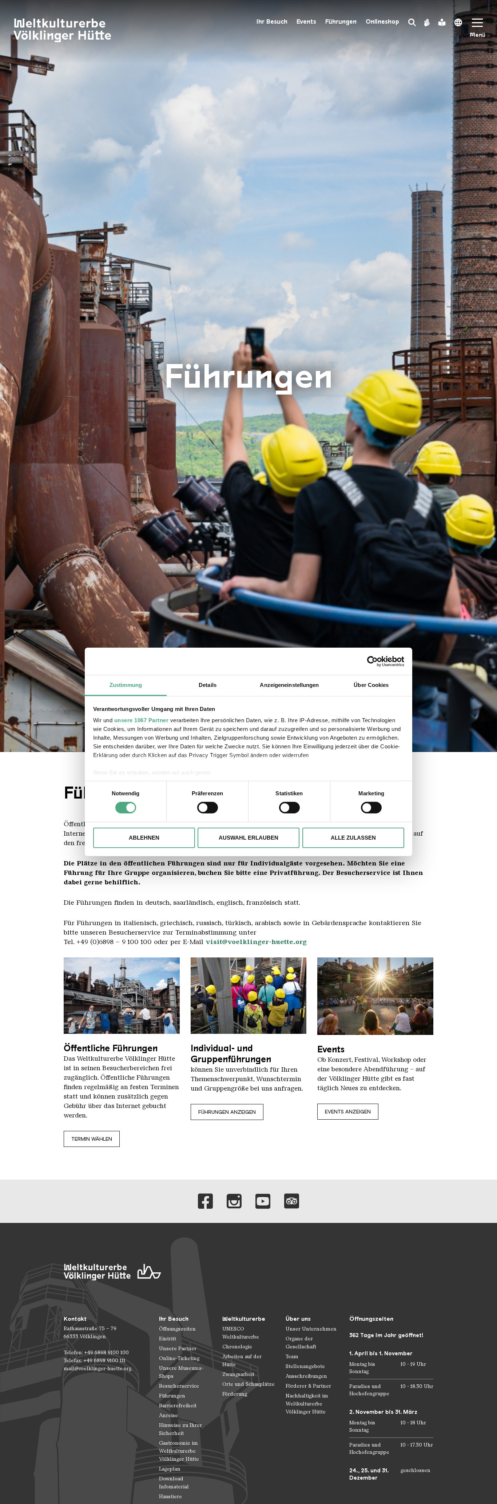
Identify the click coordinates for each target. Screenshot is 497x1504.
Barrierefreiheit (177, 1405)
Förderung (234, 1394)
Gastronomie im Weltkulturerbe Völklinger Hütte (179, 1451)
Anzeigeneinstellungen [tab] (289, 685)
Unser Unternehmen (311, 1329)
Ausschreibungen (306, 1376)
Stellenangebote (305, 1366)
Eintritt (167, 1338)
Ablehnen (144, 838)
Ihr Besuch (272, 22)
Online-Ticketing (179, 1358)
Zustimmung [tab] (126, 685)
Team (292, 1356)
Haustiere (170, 1496)
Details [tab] (207, 685)
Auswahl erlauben (248, 838)
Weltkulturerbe (243, 1318)
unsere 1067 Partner (141, 720)
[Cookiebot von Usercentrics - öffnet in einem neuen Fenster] (372, 661)
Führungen (341, 22)
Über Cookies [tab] (371, 685)
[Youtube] (262, 1201)
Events (306, 22)
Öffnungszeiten (177, 1329)
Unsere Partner (177, 1348)
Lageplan (169, 1469)
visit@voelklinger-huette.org (256, 941)
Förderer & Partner (308, 1386)
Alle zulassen (353, 838)
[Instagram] (234, 1201)
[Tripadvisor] (291, 1201)
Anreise (168, 1415)
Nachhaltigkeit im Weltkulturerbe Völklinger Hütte (307, 1404)
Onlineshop (382, 22)
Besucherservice (179, 1386)
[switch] (207, 807)
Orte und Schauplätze (248, 1384)
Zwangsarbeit (238, 1374)
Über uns (298, 1318)
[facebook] (205, 1201)
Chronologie (237, 1346)
